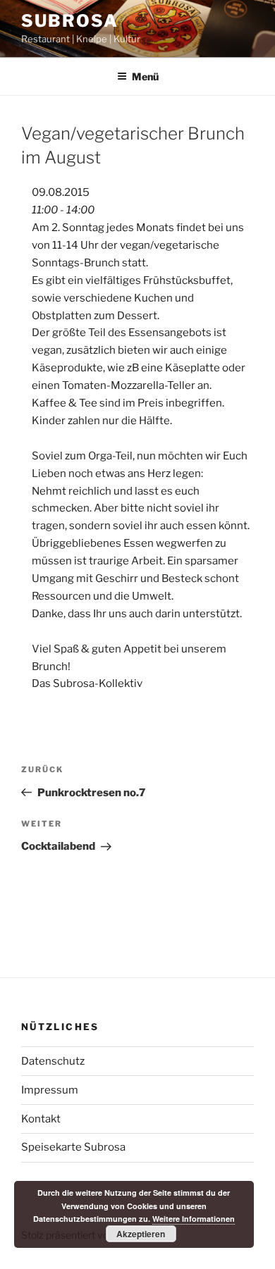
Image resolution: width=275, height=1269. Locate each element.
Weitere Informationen (193, 1218)
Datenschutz (53, 1061)
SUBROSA (69, 21)
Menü (145, 76)
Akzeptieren (140, 1233)
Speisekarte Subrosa (73, 1147)
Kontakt (41, 1119)
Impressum (49, 1090)
